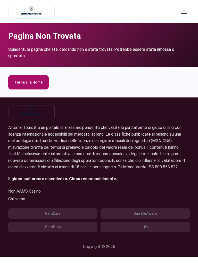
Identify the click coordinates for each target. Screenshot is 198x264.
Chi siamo (16, 198)
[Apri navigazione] (184, 11)
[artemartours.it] (31, 12)
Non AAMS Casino (24, 191)
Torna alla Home (28, 82)
